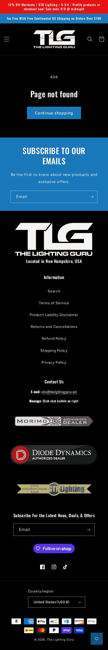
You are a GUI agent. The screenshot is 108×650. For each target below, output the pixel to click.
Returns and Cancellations (54, 326)
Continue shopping (54, 113)
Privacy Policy (53, 362)
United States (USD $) (51, 602)
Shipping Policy (54, 350)
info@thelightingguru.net (59, 391)
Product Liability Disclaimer (54, 315)
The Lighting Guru (60, 639)
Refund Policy (54, 338)
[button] (6, 39)
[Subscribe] (91, 197)
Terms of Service (54, 303)
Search (54, 291)
